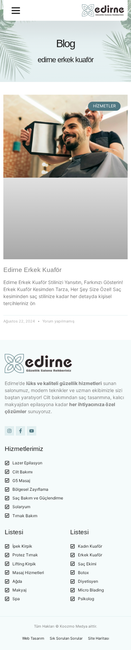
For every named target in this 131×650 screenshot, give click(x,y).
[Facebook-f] (20, 431)
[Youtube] (31, 431)
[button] (16, 10)
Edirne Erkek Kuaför (32, 269)
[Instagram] (9, 431)
